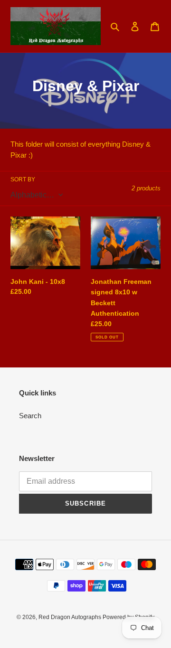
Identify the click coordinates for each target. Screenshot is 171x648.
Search (30, 416)
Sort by (22, 179)
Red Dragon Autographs (70, 617)
